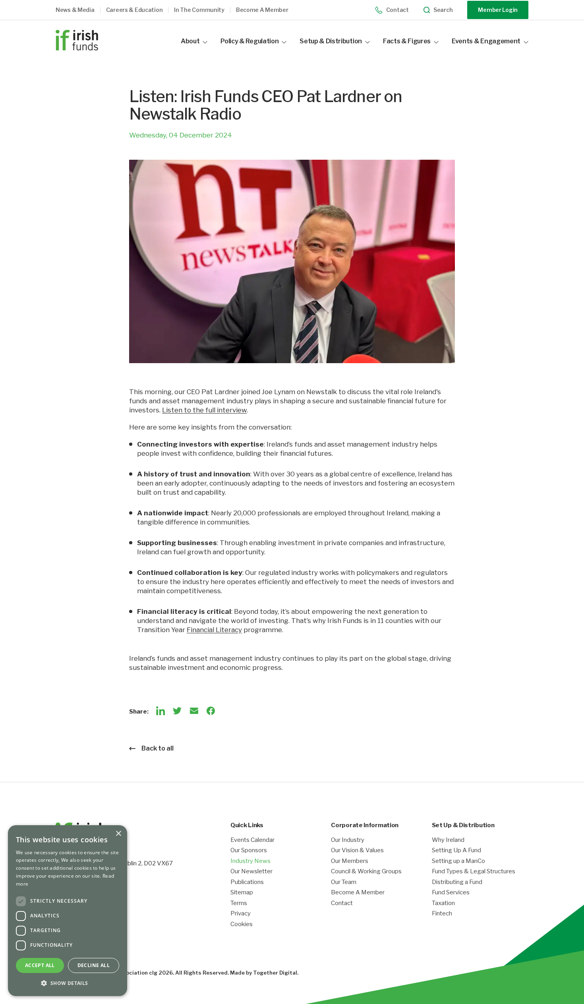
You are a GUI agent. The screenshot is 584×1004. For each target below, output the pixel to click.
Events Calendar (252, 840)
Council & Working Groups (366, 871)
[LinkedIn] (160, 710)
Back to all (157, 748)
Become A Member (358, 892)
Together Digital (275, 972)
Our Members (349, 861)
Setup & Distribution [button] (331, 41)
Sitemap (241, 892)
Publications (247, 882)
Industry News (250, 861)
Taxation (443, 903)
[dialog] (67, 910)
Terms (238, 903)
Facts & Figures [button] (407, 41)
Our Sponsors (248, 850)
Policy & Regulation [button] (249, 41)
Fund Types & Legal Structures (473, 871)
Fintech (442, 913)
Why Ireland (448, 840)
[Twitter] (177, 710)
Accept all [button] (40, 965)
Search (443, 10)
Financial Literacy (214, 630)
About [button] (190, 41)
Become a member (262, 10)
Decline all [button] (93, 965)
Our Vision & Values (357, 850)
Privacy (240, 913)
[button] (81, 10)
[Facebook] (210, 710)
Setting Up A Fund (456, 850)
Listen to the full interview (204, 410)
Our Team (343, 882)
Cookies (241, 924)
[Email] (194, 710)
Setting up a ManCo (458, 861)
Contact (397, 9)
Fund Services (451, 892)
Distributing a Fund (457, 882)
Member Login (498, 9)
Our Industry (347, 840)
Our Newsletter (251, 871)
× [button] (118, 834)
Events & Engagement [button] (486, 41)
